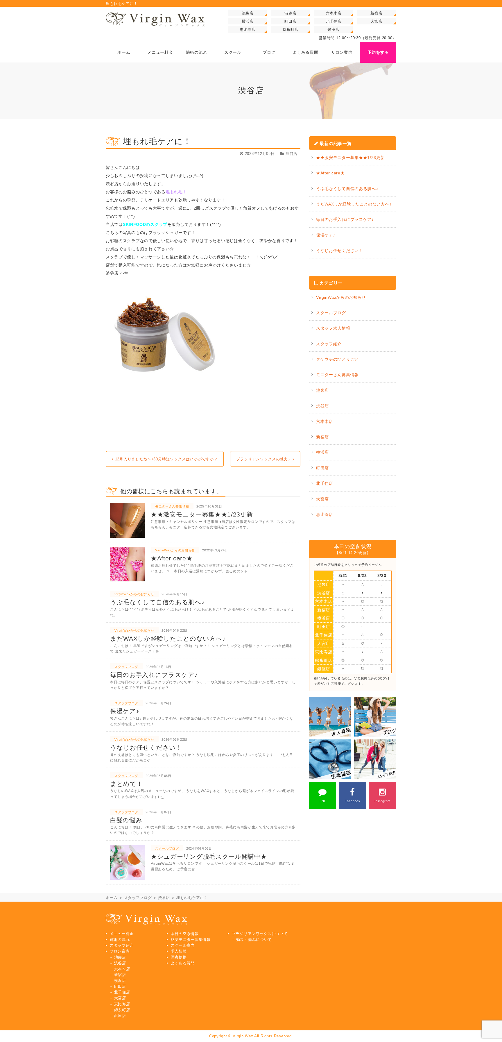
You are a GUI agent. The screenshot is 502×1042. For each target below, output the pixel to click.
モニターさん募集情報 (337, 374)
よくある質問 (183, 963)
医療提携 (179, 957)
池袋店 (248, 13)
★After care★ (330, 173)
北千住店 (334, 21)
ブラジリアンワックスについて (260, 934)
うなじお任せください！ (339, 250)
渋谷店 (290, 13)
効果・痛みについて (254, 940)
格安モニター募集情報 (191, 940)
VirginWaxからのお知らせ (341, 297)
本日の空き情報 (185, 934)
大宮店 (376, 21)
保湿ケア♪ (326, 235)
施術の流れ (120, 940)
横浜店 (248, 21)
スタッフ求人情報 (333, 328)
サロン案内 (120, 951)
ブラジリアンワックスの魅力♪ (263, 459)
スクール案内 (183, 945)
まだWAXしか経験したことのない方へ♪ (354, 204)
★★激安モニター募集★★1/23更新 (350, 157)
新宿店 (376, 13)
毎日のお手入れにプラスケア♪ (345, 219)
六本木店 (334, 13)
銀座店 (333, 30)
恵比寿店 (248, 30)
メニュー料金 (122, 934)
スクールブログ (331, 312)
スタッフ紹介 (329, 344)
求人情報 (179, 951)
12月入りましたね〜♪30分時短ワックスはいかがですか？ (166, 459)
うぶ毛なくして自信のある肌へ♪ (347, 188)
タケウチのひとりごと (337, 359)
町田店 (290, 21)
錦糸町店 (291, 30)
